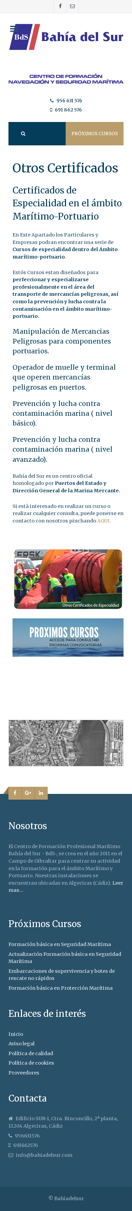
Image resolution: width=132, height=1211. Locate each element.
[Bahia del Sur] (66, 79)
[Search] (22, 133)
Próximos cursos (94, 134)
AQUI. (103, 521)
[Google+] (28, 793)
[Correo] (73, 6)
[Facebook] (60, 6)
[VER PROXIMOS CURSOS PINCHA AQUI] (68, 637)
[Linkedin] (41, 793)
